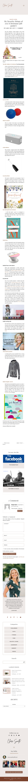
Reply (20, 510)
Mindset (14, 648)
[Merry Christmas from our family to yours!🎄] (13, 764)
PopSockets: (5, 240)
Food (14, 638)
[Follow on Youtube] (19, 735)
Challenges (14, 628)
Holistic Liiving (13, 19)
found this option (8, 392)
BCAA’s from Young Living (12, 286)
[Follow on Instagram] (12, 735)
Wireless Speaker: (6, 120)
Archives (14, 704)
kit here (19, 301)
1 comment (20, 28)
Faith (14, 631)
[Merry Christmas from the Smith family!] (6, 764)
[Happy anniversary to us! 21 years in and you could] (21, 764)
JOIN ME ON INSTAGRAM (14, 772)
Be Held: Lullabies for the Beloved (9, 64)
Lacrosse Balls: (6, 99)
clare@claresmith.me (14, 753)
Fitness (14, 634)
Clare (7, 28)
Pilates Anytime (14, 270)
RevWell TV (20, 270)
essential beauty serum (16, 282)
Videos (14, 651)
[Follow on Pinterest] (16, 735)
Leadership (14, 644)
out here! (15, 76)
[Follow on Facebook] (9, 735)
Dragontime (7, 289)
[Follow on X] (14, 735)
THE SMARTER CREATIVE (18, 779)
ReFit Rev (6, 272)
